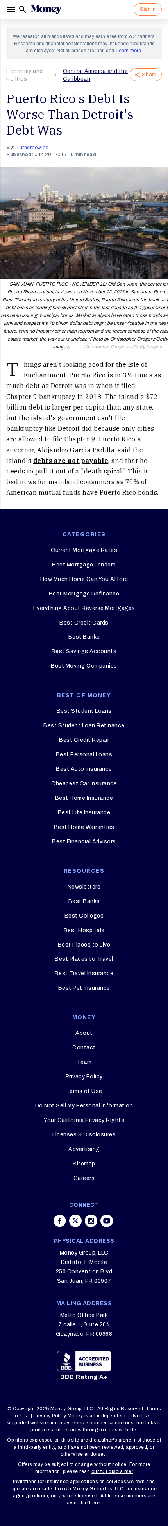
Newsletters (84, 887)
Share (149, 75)
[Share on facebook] (60, 1221)
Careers (84, 1178)
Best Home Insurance (84, 798)
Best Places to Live (84, 945)
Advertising (84, 1149)
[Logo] (46, 9)
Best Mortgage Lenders (84, 565)
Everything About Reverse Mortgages (84, 608)
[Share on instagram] (91, 1221)
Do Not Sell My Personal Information (84, 1106)
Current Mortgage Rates (84, 550)
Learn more (128, 50)
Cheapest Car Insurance (84, 784)
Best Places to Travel (84, 959)
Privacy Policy (84, 1077)
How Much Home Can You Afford (84, 579)
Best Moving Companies (84, 666)
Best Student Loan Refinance (84, 725)
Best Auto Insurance (84, 769)
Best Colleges (84, 916)
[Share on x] (75, 1221)
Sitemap (84, 1164)
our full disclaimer (112, 1471)
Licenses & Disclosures (84, 1135)
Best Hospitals (84, 930)
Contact (84, 1048)
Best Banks (84, 637)
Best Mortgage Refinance (84, 594)
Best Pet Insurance (84, 988)
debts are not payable (71, 460)
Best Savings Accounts (84, 651)
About (84, 1033)
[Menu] (12, 9)
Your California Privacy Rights (84, 1120)
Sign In (147, 9)
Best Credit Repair (84, 740)
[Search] (22, 9)
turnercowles (32, 147)
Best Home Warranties (84, 827)
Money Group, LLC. (72, 1408)
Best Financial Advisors (84, 842)
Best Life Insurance (84, 813)
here (94, 1503)
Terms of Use (84, 1091)
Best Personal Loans (84, 755)
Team (84, 1062)
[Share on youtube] (106, 1221)
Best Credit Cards (84, 623)
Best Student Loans (84, 711)
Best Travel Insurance (84, 973)
